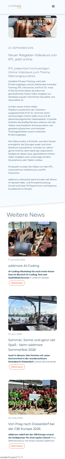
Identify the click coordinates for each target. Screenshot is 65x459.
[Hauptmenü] (53, 6)
